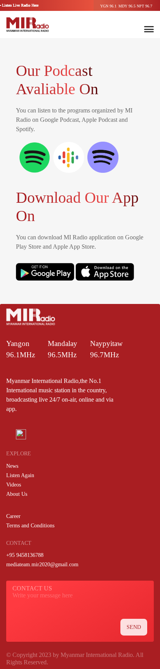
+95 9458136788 (24, 555)
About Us (16, 494)
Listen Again (20, 475)
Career (13, 516)
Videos (13, 485)
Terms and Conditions (30, 526)
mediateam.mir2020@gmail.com (42, 564)
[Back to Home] (27, 24)
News (12, 466)
